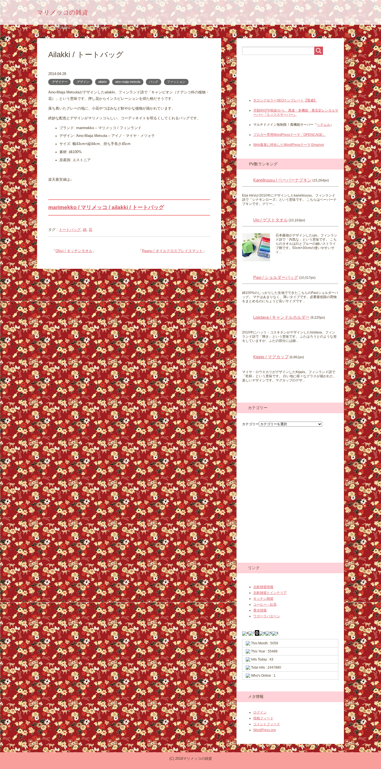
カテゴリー (250, 424)
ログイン (260, 712)
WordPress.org (264, 730)
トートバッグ (70, 230)
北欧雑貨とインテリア (270, 593)
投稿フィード (263, 718)
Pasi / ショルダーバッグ (275, 277)
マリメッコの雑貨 (62, 12)
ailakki (102, 81)
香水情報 (260, 610)
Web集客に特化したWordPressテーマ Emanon (288, 145)
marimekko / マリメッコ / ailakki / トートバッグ (106, 207)
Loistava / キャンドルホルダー (281, 317)
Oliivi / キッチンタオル (74, 251)
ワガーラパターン (266, 616)
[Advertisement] (286, 87)
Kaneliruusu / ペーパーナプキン (282, 180)
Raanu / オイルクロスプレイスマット (172, 251)
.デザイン (82, 81)
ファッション (176, 81)
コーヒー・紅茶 (265, 604)
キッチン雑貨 (263, 599)
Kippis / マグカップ (271, 356)
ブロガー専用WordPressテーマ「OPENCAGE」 (289, 135)
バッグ (153, 81)
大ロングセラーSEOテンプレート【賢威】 (285, 100)
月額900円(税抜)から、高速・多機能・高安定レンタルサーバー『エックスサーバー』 (295, 112)
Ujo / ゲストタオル (270, 219)
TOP (57, 27)
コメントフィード (266, 724)
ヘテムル (323, 125)
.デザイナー (59, 81)
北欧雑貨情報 (263, 587)
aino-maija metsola (127, 81)
